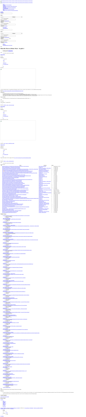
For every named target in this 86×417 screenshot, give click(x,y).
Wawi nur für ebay (4, 207)
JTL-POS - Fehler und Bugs (42, 191)
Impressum (4, 404)
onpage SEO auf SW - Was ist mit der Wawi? (8, 205)
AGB (3, 403)
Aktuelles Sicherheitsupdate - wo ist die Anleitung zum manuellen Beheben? (13, 176)
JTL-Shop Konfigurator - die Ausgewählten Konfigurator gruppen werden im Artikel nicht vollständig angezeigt (17, 236)
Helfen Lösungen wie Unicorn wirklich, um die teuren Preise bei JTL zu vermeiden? (13, 183)
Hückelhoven (4, 114)
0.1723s (7, 412)
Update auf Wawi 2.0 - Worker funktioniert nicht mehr (9, 193)
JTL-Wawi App (41, 177)
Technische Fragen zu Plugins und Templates (8, 297)
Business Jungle (41, 190)
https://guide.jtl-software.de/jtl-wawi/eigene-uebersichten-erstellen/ (22, 157)
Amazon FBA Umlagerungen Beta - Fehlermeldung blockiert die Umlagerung (12, 180)
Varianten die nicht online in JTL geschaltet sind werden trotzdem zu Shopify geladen (13, 174)
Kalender (5, 396)
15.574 (4, 150)
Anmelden (2, 399)
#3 (3, 156)
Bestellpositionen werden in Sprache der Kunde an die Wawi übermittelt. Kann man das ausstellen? (16, 229)
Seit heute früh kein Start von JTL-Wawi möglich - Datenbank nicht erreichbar (13, 353)
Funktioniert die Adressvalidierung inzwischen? (8, 178)
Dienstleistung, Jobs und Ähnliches (43, 194)
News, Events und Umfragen (42, 166)
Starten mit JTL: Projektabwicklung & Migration (45, 189)
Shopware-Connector (41, 205)
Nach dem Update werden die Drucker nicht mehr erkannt (10, 298)
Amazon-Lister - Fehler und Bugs (43, 209)
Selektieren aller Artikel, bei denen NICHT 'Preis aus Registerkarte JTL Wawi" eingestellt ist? (14, 197)
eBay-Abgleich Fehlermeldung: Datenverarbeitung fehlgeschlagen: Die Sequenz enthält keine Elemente (16, 284)
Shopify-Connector (41, 174)
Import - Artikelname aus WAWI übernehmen (9, 343)
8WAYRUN (12, 408)
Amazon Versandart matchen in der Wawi (8, 209)
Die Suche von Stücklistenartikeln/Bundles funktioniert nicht (10, 173)
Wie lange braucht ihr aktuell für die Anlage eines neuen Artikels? (10, 177)
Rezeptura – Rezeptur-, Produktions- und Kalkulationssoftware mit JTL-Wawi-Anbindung (14, 190)
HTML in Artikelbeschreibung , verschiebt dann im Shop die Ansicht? (11, 167)
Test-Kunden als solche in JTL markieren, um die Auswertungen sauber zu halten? (12, 182)
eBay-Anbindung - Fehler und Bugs (43, 206)
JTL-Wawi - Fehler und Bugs (42, 212)
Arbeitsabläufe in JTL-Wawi (6, 349)
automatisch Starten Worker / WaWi (8, 346)
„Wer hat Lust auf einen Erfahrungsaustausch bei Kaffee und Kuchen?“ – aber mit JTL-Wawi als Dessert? (15, 189)
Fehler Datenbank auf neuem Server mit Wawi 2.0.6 (9, 212)
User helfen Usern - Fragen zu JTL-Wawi (44, 197)
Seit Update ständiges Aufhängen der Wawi (7, 199)
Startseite (2, 396)
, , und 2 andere (9, 143)
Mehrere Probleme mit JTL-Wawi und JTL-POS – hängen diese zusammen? (11, 210)
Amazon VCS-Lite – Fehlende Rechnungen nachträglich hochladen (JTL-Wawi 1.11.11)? (14, 208)
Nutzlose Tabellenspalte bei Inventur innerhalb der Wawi (10, 350)
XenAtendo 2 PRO (3, 408)
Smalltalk (4, 294)
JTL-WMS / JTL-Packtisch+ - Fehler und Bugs (45, 181)
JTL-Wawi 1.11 (41, 167)
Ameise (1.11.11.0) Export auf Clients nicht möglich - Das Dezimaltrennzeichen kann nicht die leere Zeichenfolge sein (17, 179)
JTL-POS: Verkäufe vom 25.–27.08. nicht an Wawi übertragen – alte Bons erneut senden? (14, 191)
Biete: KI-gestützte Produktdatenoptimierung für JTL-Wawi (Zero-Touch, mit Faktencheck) (14, 194)
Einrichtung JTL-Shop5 (42, 175)
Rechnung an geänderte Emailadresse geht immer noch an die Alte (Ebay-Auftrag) (12, 184)
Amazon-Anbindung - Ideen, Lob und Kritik (44, 183)
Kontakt (8, 396)
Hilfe (3, 396)
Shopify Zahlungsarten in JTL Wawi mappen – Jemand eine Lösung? (11, 196)
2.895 (3, 60)
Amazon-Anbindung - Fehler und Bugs (44, 208)
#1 (3, 66)
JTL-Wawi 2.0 (40, 178)
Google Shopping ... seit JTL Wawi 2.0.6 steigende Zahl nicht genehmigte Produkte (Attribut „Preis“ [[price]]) (16, 200)
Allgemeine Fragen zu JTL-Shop (43, 173)
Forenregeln (4, 401)
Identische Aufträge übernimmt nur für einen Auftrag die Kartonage (12, 222)
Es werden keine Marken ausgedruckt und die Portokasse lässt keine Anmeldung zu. (14, 291)
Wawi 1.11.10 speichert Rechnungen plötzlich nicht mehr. (10, 211)
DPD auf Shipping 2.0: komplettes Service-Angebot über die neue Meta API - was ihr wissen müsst (15, 166)
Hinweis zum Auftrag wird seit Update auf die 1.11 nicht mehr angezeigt (12, 181)
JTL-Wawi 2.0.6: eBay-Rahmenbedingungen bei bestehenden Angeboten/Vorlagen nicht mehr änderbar (15, 206)
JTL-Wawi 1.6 (40, 195)
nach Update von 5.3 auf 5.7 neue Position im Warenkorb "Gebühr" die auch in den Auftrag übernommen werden (16, 175)
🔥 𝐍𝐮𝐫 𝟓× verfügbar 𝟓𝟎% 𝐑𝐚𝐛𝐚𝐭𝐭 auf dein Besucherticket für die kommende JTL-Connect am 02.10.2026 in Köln (18, 232)
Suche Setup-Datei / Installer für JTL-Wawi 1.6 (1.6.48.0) (10, 195)
